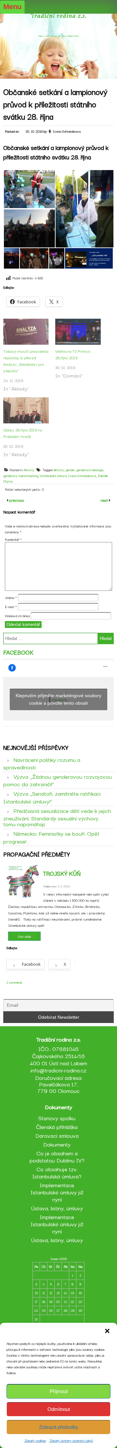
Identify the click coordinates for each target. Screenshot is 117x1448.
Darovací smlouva (57, 1135)
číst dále (24, 936)
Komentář (13, 539)
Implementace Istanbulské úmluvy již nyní (57, 1191)
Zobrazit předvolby (58, 1427)
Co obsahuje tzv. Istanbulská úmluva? (57, 1172)
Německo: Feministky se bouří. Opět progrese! (51, 837)
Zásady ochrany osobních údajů (71, 1440)
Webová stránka (17, 615)
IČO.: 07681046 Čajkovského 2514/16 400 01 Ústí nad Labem (58, 1055)
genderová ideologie (89, 469)
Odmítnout (58, 1409)
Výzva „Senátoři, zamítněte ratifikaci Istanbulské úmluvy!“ (52, 797)
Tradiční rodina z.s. (58, 15)
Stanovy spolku (56, 1117)
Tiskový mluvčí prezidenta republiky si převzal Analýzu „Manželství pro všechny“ (25, 361)
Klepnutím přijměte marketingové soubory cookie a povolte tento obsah (58, 699)
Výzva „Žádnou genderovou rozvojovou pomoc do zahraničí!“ (57, 780)
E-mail (11, 606)
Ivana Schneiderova (67, 131)
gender (70, 469)
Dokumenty (57, 1144)
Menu (12, 7)
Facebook (18, 652)
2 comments (14, 982)
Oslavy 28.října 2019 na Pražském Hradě (22, 433)
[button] (107, 1331)
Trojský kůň (62, 873)
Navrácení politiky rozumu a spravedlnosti (41, 763)
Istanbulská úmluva (53, 475)
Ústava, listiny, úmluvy (57, 1207)
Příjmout (59, 1391)
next (105, 500)
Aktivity (28, 469)
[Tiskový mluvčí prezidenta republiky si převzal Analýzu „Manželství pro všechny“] (26, 332)
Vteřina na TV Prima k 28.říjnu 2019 (72, 354)
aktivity (58, 469)
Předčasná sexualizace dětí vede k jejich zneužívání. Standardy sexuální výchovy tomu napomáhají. (57, 817)
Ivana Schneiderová (82, 475)
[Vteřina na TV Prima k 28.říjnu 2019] (78, 332)
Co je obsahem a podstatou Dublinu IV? (57, 1156)
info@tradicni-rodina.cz (58, 1070)
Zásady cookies (35, 1440)
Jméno (11, 597)
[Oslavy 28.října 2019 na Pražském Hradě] (26, 410)
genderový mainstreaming (20, 475)
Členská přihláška (57, 1126)
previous (16, 500)
